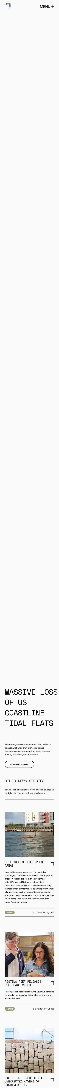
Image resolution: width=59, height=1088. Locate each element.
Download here (19, 764)
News (10, 912)
